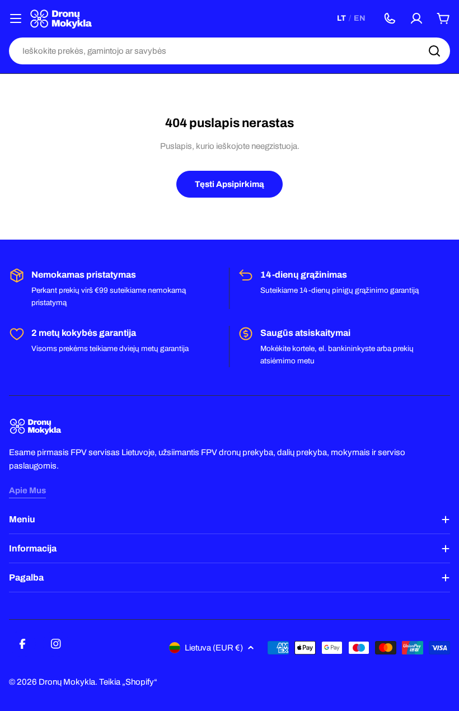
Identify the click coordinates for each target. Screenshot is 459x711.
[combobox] (229, 51)
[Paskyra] (416, 18)
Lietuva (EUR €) (214, 647)
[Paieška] (434, 51)
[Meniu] (15, 18)
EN (360, 18)
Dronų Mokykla (67, 681)
